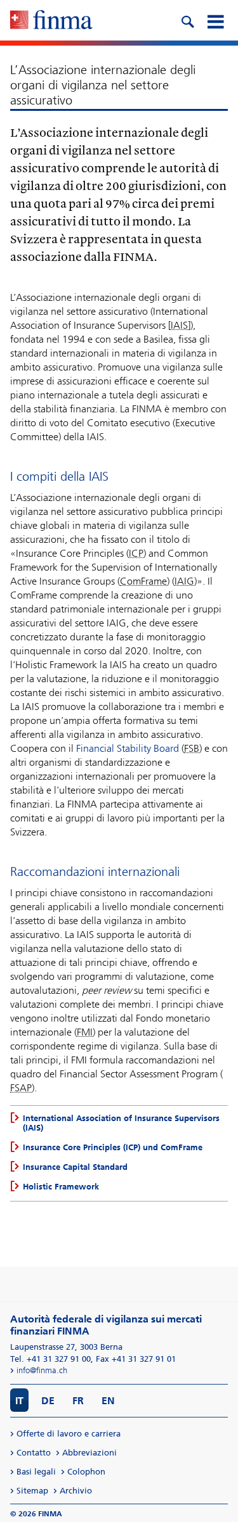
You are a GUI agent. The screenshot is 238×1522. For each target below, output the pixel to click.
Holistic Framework (61, 1186)
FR (78, 1401)
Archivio (76, 1490)
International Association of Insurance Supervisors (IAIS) (121, 1122)
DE (48, 1401)
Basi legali (36, 1471)
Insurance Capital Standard (75, 1167)
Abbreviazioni (89, 1452)
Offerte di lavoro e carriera (69, 1433)
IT (19, 1401)
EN (108, 1401)
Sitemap (32, 1490)
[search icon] (187, 20)
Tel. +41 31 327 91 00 (50, 1359)
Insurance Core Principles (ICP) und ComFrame (112, 1147)
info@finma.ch (42, 1370)
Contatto (34, 1452)
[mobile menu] (215, 20)
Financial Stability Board (127, 748)
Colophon (86, 1471)
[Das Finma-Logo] (51, 21)
